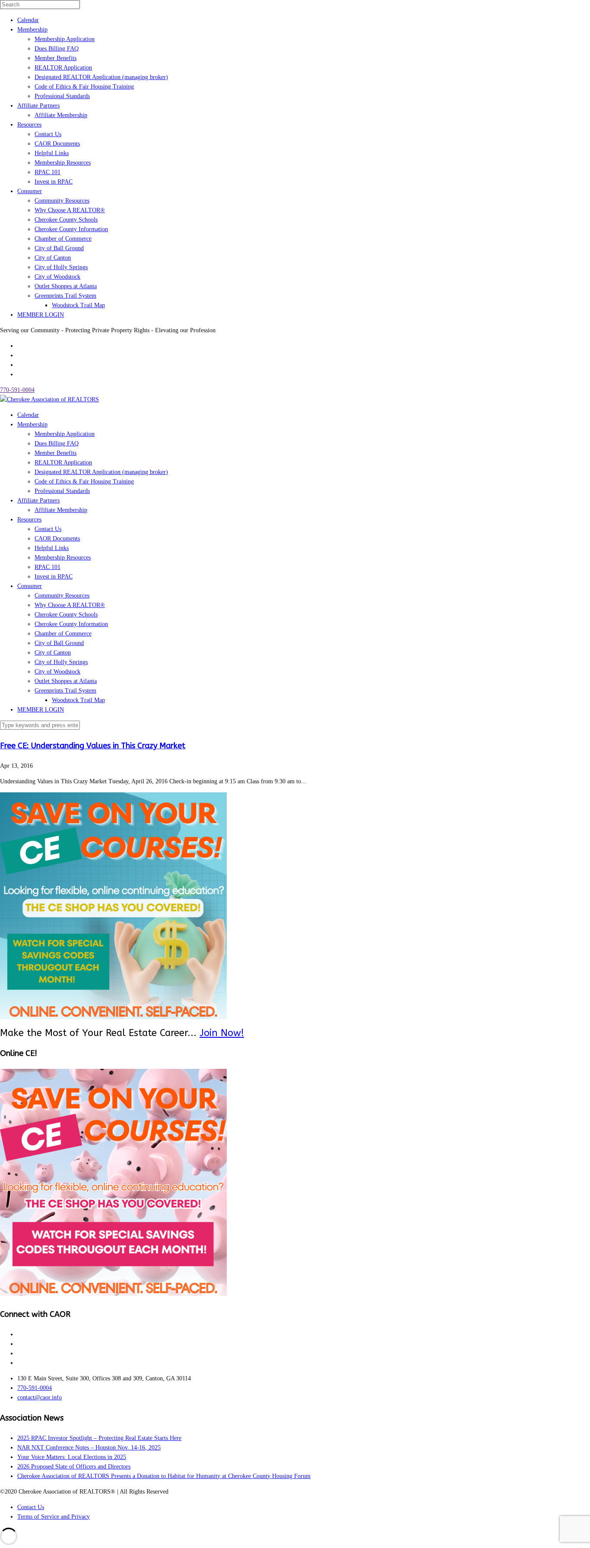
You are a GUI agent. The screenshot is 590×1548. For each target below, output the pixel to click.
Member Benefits (55, 58)
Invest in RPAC (54, 181)
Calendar (28, 20)
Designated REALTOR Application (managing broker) (101, 77)
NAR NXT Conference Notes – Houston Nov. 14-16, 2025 (89, 1447)
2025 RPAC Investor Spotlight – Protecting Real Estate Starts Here (99, 1438)
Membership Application (65, 39)
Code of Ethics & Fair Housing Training (84, 86)
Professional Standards (62, 96)
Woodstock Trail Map (78, 305)
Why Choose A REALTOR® (70, 210)
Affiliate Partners (38, 105)
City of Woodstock (57, 276)
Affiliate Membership (61, 115)
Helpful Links (52, 153)
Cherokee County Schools (66, 219)
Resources (29, 124)
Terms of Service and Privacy (53, 1516)
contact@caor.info (39, 1397)
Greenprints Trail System (65, 295)
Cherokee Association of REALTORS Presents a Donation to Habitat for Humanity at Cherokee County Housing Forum (164, 1476)
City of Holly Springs (61, 267)
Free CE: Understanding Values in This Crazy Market (92, 745)
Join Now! (222, 1033)
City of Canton (53, 257)
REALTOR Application (63, 67)
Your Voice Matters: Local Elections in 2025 (71, 1457)
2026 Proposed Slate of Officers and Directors (73, 1466)
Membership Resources (63, 162)
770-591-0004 (17, 390)
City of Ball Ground (59, 248)
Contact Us (48, 134)
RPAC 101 (47, 172)
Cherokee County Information (71, 229)
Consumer (29, 191)
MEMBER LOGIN (40, 315)
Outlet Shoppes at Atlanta (66, 286)
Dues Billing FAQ (57, 48)
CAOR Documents (57, 143)
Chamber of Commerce (63, 238)
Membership (32, 29)
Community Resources (62, 200)
